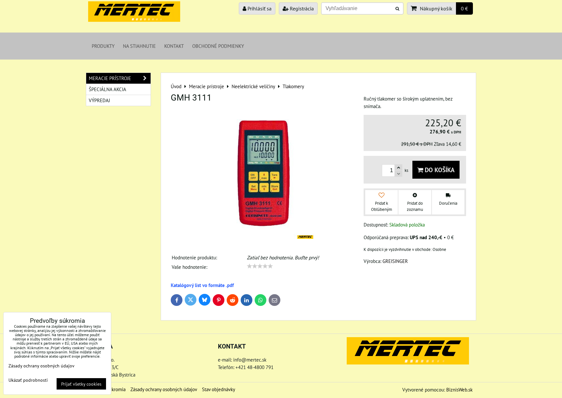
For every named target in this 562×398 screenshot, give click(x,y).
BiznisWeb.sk (459, 389)
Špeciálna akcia (107, 89)
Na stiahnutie (139, 46)
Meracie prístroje (110, 78)
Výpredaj (99, 100)
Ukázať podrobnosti (28, 380)
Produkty (103, 46)
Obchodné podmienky (218, 46)
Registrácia (301, 8)
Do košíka (439, 170)
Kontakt (174, 46)
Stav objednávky (218, 389)
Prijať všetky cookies (81, 384)
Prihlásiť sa (259, 8)
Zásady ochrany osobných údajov (163, 389)
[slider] (260, 266)
